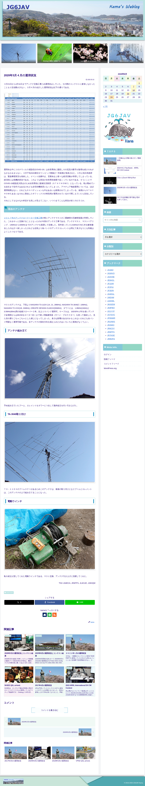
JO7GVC (111, 315)
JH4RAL (110, 294)
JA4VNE (111, 277)
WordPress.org (110, 368)
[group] (15, 756)
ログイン (107, 354)
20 (128, 94)
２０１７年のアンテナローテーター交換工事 (23, 218)
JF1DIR (110, 284)
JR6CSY (111, 328)
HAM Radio (9, 592)
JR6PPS (111, 332)
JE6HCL (110, 280)
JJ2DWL (111, 301)
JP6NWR (111, 318)
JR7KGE (111, 335)
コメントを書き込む (49, 710)
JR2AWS (111, 322)
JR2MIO (110, 325)
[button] (91, 756)
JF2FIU (110, 287)
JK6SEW (111, 304)
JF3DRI (110, 291)
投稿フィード (109, 359)
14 (134, 90)
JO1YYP (111, 311)
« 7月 (105, 106)
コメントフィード (111, 364)
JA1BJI (110, 270)
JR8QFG (111, 339)
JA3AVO (111, 273)
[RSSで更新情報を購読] (54, 615)
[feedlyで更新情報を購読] (49, 615)
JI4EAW (110, 297)
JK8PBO (111, 308)
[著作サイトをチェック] (45, 615)
